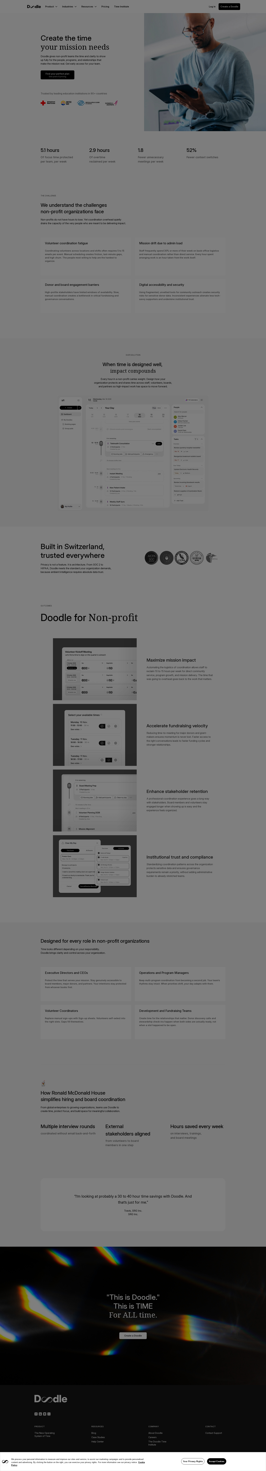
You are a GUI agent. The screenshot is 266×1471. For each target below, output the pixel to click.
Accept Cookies (216, 1461)
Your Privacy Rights (193, 1461)
